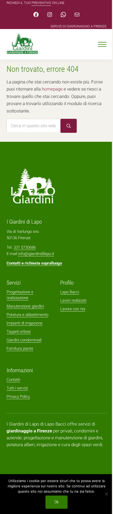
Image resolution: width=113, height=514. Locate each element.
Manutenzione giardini (25, 306)
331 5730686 (25, 247)
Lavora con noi (72, 308)
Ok (56, 501)
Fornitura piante (20, 348)
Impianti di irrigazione (25, 323)
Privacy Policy (18, 396)
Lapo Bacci (69, 292)
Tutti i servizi (17, 388)
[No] (106, 494)
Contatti (13, 379)
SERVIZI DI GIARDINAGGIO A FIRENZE (78, 26)
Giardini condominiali (24, 340)
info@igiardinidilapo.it (36, 253)
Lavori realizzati (73, 300)
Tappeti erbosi (19, 331)
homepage (52, 89)
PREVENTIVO (41, 3)
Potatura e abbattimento (27, 314)
